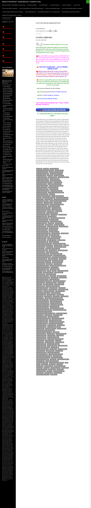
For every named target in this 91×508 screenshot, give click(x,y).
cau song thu (59, 211)
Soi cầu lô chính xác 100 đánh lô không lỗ (46, 313)
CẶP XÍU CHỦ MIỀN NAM (8, 131)
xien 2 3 (38, 364)
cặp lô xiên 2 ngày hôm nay (57, 195)
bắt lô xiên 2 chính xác (41, 177)
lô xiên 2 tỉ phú (60, 294)
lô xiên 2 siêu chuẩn (60, 291)
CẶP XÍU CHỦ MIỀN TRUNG (8, 147)
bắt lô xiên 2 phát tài (54, 178)
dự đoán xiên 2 (63, 258)
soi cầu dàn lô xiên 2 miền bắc (59, 309)
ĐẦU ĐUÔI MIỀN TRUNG (8, 159)
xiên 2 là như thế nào (55, 367)
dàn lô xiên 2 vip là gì (54, 241)
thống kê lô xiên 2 (57, 355)
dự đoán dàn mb (53, 250)
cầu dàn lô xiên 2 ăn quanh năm (61, 199)
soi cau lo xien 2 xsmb (41, 325)
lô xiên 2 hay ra (54, 277)
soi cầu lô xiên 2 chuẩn (42, 316)
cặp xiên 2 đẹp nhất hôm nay (49, 197)
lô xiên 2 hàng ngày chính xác (43, 277)
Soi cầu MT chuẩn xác (66, 5)
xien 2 (66, 362)
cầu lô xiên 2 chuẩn (56, 207)
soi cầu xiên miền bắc (41, 337)
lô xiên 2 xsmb (40, 296)
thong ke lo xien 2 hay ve (57, 357)
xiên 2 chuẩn (59, 364)
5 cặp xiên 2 (39, 168)
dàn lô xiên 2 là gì (55, 233)
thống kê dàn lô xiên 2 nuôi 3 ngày (44, 355)
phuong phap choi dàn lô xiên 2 (56, 299)
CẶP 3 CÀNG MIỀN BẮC (7, 88)
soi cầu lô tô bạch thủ (61, 313)
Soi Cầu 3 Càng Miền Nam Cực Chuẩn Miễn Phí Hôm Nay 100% (31, 8)
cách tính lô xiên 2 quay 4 (56, 190)
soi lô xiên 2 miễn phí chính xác (43, 347)
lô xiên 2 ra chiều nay (63, 289)
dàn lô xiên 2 (51, 223)
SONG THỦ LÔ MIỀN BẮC (8, 108)
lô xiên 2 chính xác (41, 274)
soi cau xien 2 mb (50, 333)
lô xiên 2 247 (39, 272)
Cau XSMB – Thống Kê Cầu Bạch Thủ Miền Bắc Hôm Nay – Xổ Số (7, 201)
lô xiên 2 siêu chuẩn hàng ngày (43, 292)
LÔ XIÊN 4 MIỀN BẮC (7, 126)
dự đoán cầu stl (40, 248)
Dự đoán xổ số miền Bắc (58, 260)
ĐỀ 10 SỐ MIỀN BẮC (7, 98)
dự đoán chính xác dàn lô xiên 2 (52, 248)
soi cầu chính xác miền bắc (56, 303)
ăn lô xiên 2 (46, 168)
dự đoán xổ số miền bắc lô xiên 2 (44, 262)
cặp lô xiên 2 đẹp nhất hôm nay (43, 195)
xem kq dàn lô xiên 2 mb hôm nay (56, 362)
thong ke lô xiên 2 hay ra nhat (43, 357)
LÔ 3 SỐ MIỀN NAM (6, 136)
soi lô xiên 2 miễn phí (62, 345)
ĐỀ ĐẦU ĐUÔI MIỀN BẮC (8, 100)
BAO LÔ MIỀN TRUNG (7, 149)
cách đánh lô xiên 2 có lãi (42, 185)
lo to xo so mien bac (41, 270)
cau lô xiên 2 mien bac (56, 209)
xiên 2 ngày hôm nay (41, 371)
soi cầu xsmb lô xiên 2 (41, 338)
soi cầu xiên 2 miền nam (61, 333)
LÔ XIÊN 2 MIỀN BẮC (47, 31)
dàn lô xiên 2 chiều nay (52, 226)
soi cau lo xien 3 (61, 325)
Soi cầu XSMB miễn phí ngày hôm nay (55, 338)
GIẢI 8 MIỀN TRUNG (7, 152)
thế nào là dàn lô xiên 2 (42, 354)
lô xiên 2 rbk (39, 291)
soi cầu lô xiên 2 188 (58, 315)
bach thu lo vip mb (54, 168)
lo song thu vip (54, 267)
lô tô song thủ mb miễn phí (42, 269)
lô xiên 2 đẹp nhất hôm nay (42, 275)
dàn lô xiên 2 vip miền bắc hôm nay (44, 243)
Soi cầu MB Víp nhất (43, 5)
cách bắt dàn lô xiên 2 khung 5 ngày (44, 182)
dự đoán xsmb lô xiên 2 (57, 262)
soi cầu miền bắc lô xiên (51, 328)
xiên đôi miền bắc (48, 372)
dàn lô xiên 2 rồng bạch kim (54, 238)
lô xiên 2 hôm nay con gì (51, 282)
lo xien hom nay (48, 296)
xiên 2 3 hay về (45, 364)
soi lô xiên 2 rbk (55, 347)
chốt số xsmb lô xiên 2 (41, 223)
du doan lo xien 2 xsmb (42, 258)
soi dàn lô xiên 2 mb (50, 340)
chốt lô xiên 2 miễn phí (41, 216)
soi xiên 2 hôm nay (41, 350)
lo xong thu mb (64, 296)
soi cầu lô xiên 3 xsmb (41, 326)
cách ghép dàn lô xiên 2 (42, 187)
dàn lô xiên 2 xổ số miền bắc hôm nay (44, 245)
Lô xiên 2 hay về (63, 277)
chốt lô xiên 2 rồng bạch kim (43, 218)
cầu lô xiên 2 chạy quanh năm (57, 204)
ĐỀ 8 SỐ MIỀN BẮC (6, 96)
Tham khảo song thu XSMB (53, 352)
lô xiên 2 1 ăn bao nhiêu (63, 270)
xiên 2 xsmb (49, 371)
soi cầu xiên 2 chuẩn (41, 333)
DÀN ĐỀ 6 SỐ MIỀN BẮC (7, 95)
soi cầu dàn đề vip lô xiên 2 (42, 306)
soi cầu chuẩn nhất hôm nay (43, 304)
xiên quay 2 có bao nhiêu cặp (43, 374)
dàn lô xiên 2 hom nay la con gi (43, 233)
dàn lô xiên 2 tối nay (52, 240)
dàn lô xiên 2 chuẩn (63, 226)
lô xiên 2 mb (39, 284)
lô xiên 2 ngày (62, 287)
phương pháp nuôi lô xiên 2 (43, 301)
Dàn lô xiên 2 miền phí (56, 236)
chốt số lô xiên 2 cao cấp (42, 219)
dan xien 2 (66, 245)
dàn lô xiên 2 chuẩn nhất (42, 228)
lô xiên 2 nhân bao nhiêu (42, 289)
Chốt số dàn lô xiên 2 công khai (58, 218)
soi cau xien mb (60, 335)
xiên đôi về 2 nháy (58, 372)
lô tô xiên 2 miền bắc (54, 269)
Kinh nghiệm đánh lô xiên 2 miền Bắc (57, 265)
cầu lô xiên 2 (39, 202)
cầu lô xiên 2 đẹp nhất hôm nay (43, 209)
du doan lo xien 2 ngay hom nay (43, 257)
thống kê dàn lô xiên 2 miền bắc (55, 354)
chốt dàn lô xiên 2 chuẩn (52, 212)
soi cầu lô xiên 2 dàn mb (54, 316)
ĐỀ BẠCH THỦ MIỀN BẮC (8, 90)
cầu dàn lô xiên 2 (48, 199)
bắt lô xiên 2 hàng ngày (63, 177)
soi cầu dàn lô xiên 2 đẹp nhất (56, 308)
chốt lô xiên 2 (54, 214)
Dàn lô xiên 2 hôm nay (54, 231)
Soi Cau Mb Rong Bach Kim (30, 11)
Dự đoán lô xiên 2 (40, 252)
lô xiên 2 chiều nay (59, 272)
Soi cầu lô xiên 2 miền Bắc (42, 321)
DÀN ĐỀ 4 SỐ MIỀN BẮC (7, 93)
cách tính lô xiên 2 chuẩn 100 (43, 190)
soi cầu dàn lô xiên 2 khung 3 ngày (44, 309)
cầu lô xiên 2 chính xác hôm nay (43, 207)
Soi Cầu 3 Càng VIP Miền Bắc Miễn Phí (52, 8)
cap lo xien (52, 194)
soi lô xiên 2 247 (40, 342)
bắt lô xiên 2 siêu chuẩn (55, 180)
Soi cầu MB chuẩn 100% (31, 5)
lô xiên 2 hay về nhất (54, 279)
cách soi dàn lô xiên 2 (53, 187)
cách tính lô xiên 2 (54, 189)
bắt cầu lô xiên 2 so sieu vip (56, 173)
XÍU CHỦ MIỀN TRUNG (7, 164)
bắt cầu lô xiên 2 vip (41, 175)
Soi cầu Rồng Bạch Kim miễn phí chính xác (45, 330)
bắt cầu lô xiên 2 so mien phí (43, 173)
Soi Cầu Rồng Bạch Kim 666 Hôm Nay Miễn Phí (71, 11)
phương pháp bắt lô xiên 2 (42, 299)
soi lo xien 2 (58, 340)
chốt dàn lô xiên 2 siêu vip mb (43, 214)
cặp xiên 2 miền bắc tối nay (62, 197)
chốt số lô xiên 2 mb (54, 219)
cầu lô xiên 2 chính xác (42, 206)
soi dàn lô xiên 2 (40, 340)
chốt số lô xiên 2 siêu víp (56, 221)
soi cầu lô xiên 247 (52, 325)
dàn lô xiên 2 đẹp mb (54, 228)
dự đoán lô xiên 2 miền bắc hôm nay (44, 255)
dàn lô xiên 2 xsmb (58, 245)
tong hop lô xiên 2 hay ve (63, 359)
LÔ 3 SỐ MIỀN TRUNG (7, 154)
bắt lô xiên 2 (50, 175)
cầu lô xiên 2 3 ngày (48, 202)
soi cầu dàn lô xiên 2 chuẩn (42, 308)
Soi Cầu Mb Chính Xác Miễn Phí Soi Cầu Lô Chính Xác (12, 11)
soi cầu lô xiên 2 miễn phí (42, 323)
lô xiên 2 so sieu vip (51, 294)
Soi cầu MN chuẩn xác (54, 5)
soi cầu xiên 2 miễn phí (41, 335)
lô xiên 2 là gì (61, 282)
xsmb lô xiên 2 (54, 374)
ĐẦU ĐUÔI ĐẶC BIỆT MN (8, 141)
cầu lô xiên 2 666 (57, 202)
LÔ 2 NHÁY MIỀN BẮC (7, 103)
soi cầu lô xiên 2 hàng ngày (58, 318)
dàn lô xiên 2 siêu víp (41, 240)
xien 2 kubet (46, 367)
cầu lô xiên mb (51, 211)
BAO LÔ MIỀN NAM (7, 129)
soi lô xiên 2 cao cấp (49, 342)
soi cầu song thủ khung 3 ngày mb (44, 332)
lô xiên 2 (54, 270)
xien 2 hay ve (39, 367)
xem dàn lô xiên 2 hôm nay (42, 362)
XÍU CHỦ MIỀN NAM (7, 144)
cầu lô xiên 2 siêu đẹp (41, 211)
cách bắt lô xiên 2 (58, 182)
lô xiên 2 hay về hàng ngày (42, 279)
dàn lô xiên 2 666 (40, 224)
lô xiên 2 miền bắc (40, 286)
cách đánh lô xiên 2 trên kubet (56, 185)
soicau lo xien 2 (59, 350)
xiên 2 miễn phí (60, 369)
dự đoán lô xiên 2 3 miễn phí (52, 252)
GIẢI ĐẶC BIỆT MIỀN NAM (8, 134)
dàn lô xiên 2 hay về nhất (42, 231)
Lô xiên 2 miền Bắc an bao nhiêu (52, 286)
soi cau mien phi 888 (62, 328)
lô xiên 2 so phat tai (41, 294)
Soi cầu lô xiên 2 (48, 315)
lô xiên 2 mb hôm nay (59, 284)
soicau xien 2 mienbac (41, 352)
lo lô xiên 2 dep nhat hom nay (43, 267)
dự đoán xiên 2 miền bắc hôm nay (44, 260)
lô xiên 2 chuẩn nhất (51, 274)
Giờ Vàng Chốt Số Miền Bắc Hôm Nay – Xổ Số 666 (11, 15)
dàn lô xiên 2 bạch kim (59, 224)
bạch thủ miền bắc (59, 170)
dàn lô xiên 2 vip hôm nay (42, 241)
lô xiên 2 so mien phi (56, 292)
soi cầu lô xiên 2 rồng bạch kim (55, 323)
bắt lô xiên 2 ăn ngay (59, 175)
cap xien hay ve (40, 199)
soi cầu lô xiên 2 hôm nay (42, 320)
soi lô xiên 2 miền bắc (52, 345)
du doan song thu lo (53, 258)
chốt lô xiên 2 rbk (52, 216)
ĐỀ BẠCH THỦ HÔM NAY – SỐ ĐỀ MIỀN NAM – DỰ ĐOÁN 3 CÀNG (21, 1)
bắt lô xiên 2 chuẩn (52, 177)
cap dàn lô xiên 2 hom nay (42, 194)
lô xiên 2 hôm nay (40, 282)
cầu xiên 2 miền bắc (41, 212)
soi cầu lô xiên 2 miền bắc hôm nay (57, 321)
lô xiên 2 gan (53, 275)
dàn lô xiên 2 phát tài (41, 238)
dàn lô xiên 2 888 (49, 224)
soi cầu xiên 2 (56, 332)
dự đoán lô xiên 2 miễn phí (59, 255)
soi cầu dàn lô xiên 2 (54, 306)
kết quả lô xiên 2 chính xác (42, 265)
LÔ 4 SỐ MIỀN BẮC (6, 113)
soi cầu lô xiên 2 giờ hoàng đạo (43, 318)
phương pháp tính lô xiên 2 (42, 303)
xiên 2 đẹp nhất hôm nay (60, 366)
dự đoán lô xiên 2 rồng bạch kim (59, 257)
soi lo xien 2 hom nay (41, 345)
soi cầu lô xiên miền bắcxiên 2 (54, 326)
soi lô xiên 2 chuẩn (60, 342)
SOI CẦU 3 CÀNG (77, 5)
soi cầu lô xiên (40, 315)
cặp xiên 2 (39, 197)
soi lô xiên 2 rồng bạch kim (42, 349)
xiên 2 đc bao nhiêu (49, 366)
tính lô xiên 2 (53, 359)
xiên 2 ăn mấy (52, 364)
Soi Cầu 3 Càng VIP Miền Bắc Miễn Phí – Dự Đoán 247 (72, 8)
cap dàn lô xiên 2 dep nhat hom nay (56, 192)
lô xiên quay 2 (56, 296)
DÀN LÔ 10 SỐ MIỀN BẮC (8, 116)
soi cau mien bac (40, 328)
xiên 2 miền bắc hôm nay (42, 369)
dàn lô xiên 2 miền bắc (54, 235)
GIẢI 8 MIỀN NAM (6, 133)
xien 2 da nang (40, 366)
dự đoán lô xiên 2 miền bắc (56, 253)
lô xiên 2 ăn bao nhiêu (48, 272)
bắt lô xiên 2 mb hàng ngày (42, 178)
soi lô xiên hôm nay (63, 349)
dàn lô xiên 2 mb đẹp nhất (42, 235)
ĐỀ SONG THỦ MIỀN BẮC (8, 91)
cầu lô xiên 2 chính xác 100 (54, 206)
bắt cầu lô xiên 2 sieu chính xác (56, 172)
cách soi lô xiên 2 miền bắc (42, 189)
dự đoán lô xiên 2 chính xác (43, 253)
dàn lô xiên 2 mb (64, 233)
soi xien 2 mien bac (50, 350)
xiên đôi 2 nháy (40, 372)
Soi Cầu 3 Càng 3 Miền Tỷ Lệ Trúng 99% (9, 8)
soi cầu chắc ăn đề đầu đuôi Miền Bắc (54, 110)
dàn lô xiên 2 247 (59, 223)
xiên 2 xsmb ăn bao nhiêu (59, 371)
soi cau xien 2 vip (51, 335)
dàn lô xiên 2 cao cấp (41, 226)
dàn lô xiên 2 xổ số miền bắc (59, 243)
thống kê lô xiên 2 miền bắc (42, 359)
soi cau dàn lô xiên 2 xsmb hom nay (44, 311)
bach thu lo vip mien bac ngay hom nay (45, 170)
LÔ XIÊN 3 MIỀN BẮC (7, 124)
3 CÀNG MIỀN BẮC (6, 86)
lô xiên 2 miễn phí (53, 287)
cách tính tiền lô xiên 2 (42, 192)
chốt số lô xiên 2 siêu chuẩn (43, 221)
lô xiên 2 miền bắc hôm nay (42, 287)
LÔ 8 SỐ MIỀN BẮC (6, 118)
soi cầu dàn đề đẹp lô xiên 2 (57, 304)
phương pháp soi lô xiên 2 (56, 301)
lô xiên (49, 270)
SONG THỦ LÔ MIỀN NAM (8, 142)
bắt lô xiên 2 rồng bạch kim (43, 180)
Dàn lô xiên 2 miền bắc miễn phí (43, 236)
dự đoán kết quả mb (62, 250)
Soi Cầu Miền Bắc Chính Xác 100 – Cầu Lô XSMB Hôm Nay (49, 11)
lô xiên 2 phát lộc (53, 289)
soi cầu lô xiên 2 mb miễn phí (55, 320)
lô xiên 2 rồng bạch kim (49, 291)
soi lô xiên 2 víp (53, 349)
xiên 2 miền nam (52, 369)
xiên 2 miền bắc (65, 367)
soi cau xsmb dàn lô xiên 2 (53, 337)
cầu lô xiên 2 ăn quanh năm (43, 204)
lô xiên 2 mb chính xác (48, 284)
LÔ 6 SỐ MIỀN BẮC (6, 114)
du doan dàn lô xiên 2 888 (42, 250)
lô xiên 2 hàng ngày (62, 275)
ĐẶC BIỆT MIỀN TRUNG (7, 151)
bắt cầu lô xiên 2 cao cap (42, 172)
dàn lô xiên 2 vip (61, 240)
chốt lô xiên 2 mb (62, 214)
